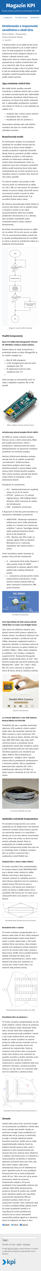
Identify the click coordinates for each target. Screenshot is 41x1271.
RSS (13, 1244)
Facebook (26, 1244)
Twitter (19, 1244)
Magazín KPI (20, 5)
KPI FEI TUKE (12, 1249)
